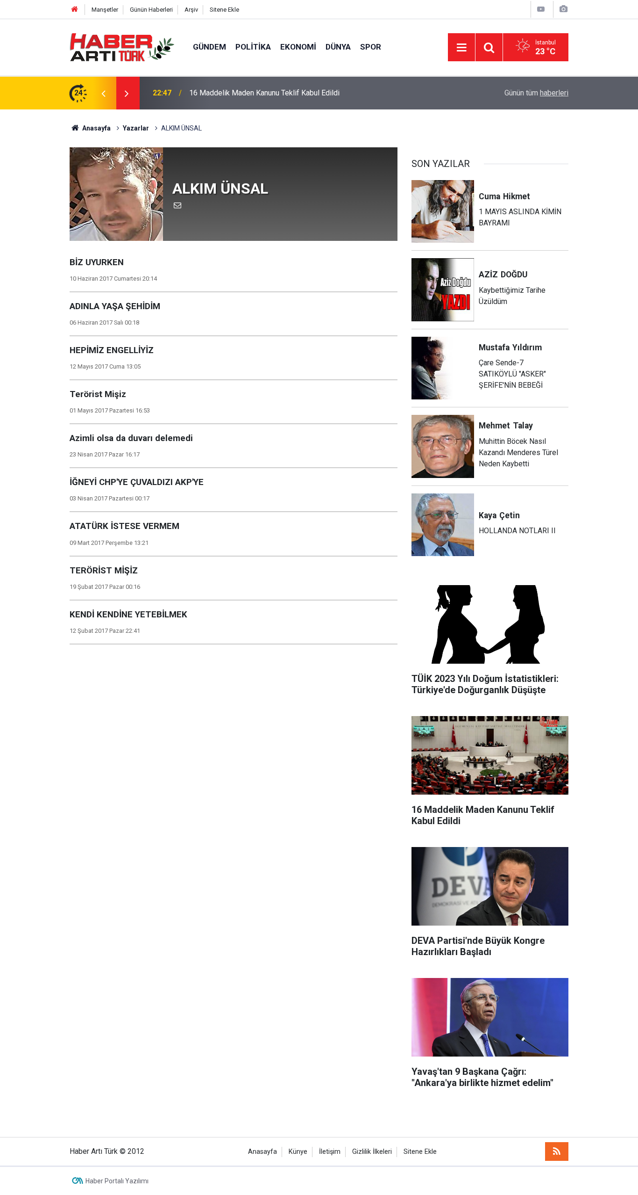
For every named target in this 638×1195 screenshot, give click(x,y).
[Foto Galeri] (563, 9)
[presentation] (103, 93)
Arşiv (191, 9)
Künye (298, 1152)
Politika (253, 46)
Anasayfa (262, 1152)
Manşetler (105, 9)
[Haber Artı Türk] (122, 46)
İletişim (329, 1152)
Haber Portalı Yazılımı (117, 1181)
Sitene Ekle (224, 9)
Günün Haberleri (151, 9)
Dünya (338, 46)
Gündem (209, 46)
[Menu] (461, 48)
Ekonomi (298, 46)
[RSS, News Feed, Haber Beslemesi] (556, 1151)
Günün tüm (536, 92)
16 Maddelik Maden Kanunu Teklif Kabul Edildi (264, 92)
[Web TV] (541, 9)
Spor (370, 46)
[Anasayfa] (75, 9)
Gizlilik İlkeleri (372, 1152)
